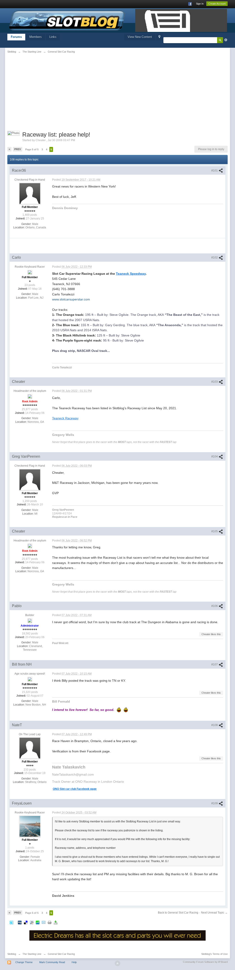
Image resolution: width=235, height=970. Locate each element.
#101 (214, 170)
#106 (214, 606)
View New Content (140, 37)
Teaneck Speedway (131, 273)
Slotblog (11, 954)
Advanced (226, 40)
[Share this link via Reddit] (32, 922)
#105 (214, 531)
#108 (214, 725)
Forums (16, 37)
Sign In (200, 3)
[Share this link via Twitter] (11, 922)
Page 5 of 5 (32, 149)
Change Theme (24, 962)
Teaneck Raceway (65, 418)
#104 (214, 456)
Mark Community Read (52, 962)
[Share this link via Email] (43, 922)
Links (52, 37)
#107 (214, 664)
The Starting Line (31, 954)
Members (35, 37)
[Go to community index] (67, 20)
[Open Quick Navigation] (159, 37)
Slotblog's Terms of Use (214, 954)
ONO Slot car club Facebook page (75, 788)
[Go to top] (117, 963)
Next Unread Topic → (214, 912)
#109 (214, 803)
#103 (214, 381)
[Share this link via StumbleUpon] (37, 922)
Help (74, 962)
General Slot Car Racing (61, 954)
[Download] (55, 922)
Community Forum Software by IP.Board (205, 962)
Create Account (217, 3)
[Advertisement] (45, 91)
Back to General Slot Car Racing (178, 912)
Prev (17, 149)
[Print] (49, 922)
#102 (214, 257)
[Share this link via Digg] (20, 922)
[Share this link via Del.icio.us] (26, 922)
